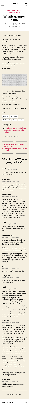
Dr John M (14, 3)
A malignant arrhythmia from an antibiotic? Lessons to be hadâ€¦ (15, 130)
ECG (12, 136)
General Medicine (14, 12)
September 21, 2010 (20, 24)
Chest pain (7, 136)
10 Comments (16, 26)
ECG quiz (16, 136)
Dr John (9, 24)
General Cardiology (14, 10)
